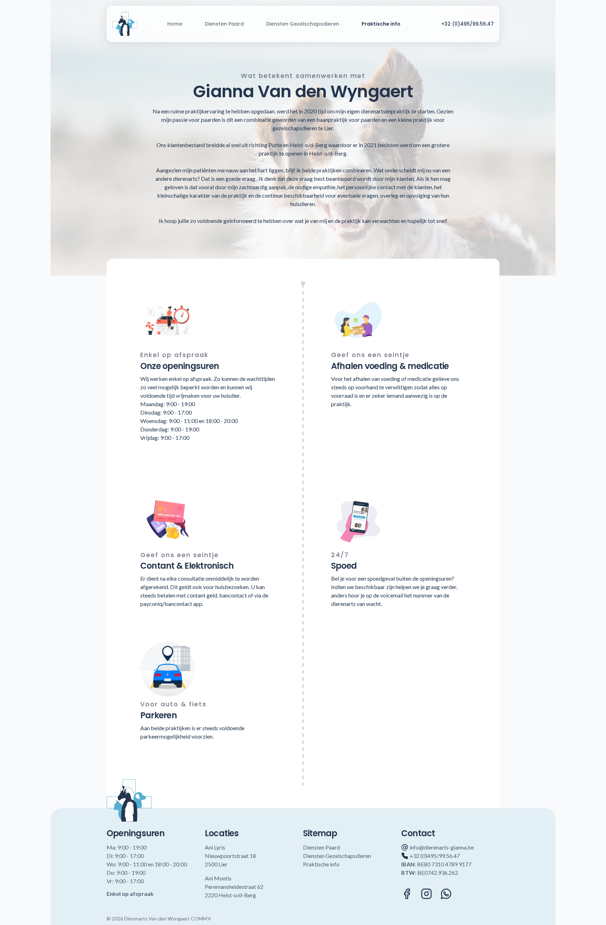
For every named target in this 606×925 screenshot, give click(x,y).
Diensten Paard (224, 23)
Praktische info (381, 23)
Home (174, 23)
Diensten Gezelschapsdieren (302, 23)
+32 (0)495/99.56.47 (467, 23)
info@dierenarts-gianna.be (442, 847)
